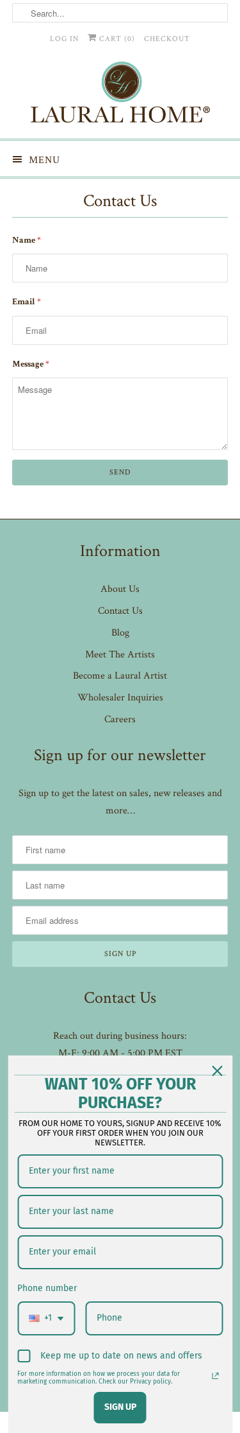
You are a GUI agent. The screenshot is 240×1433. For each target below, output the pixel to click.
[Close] (217, 1070)
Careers (120, 719)
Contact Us (120, 611)
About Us (120, 589)
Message (30, 364)
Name (26, 240)
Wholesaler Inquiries (120, 697)
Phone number (47, 1288)
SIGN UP (120, 1407)
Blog (120, 632)
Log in (64, 39)
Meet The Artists (120, 654)
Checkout (167, 39)
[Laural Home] (119, 95)
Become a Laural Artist (120, 675)
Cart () (116, 39)
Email (26, 302)
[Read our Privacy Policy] (215, 1376)
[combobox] (46, 1318)
